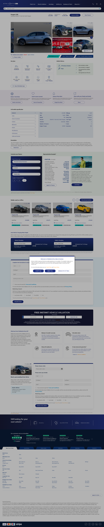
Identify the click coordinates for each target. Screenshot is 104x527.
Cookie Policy (49, 267)
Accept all (38, 271)
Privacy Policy (56, 267)
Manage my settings (63, 271)
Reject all (50, 271)
